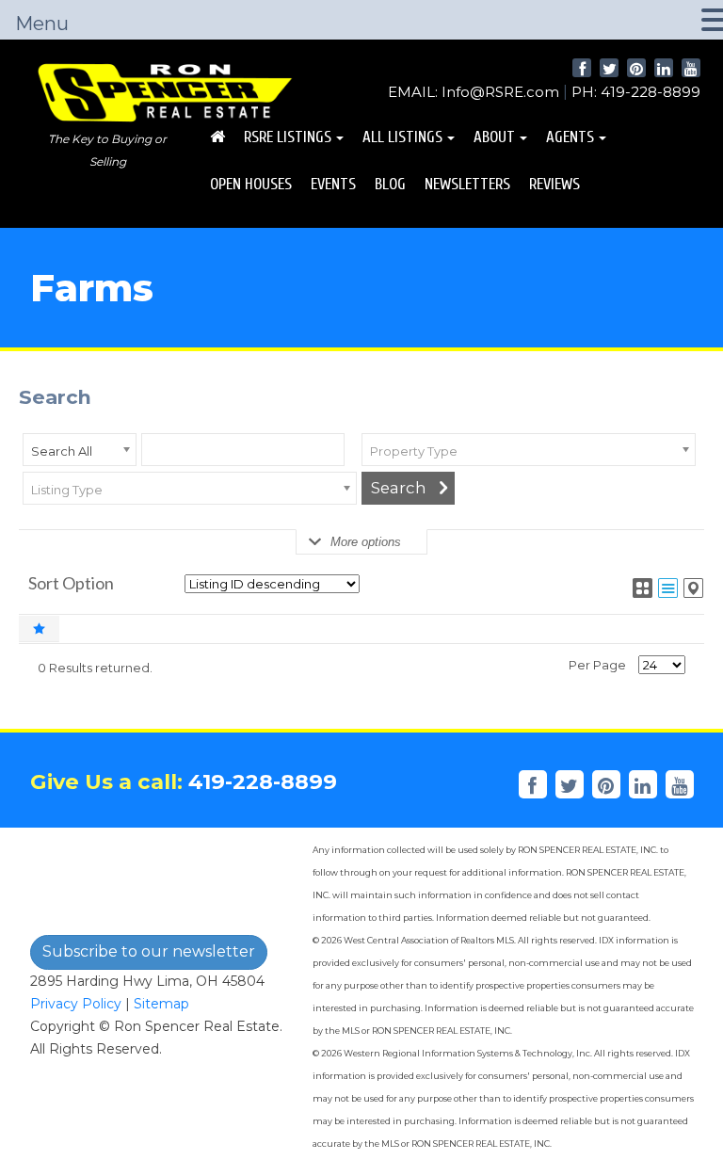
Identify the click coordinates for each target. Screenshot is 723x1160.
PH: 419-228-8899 (635, 92)
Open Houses (251, 184)
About (494, 137)
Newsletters (467, 184)
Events (333, 184)
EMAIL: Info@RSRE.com (473, 92)
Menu (42, 23)
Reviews (554, 184)
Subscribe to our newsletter (148, 951)
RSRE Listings (287, 137)
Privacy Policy (75, 1003)
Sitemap (161, 1003)
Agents (570, 137)
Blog (390, 184)
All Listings (402, 137)
